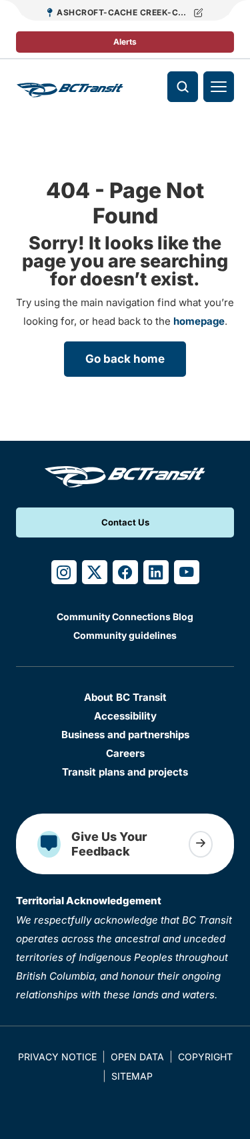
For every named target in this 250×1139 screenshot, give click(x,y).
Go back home (125, 358)
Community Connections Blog (125, 616)
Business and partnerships (125, 734)
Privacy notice (57, 1056)
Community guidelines (125, 635)
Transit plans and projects (125, 772)
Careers (125, 753)
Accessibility (125, 716)
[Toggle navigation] (218, 86)
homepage (199, 321)
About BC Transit (125, 697)
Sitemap (132, 1076)
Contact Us (125, 522)
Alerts (125, 42)
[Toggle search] (182, 86)
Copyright (205, 1056)
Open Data (137, 1056)
